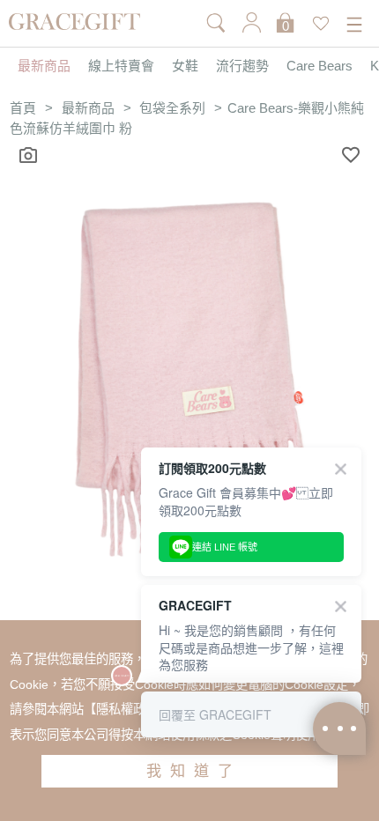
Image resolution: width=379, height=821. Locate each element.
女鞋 (185, 66)
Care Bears (319, 66)
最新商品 (44, 66)
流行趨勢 (242, 66)
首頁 (23, 108)
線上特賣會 (121, 66)
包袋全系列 (172, 108)
